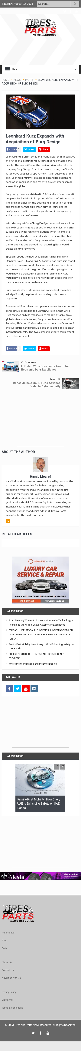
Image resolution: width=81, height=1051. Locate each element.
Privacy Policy (9, 992)
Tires (4, 940)
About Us (7, 962)
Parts (4, 948)
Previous (30, 362)
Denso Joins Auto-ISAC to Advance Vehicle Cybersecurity (36, 384)
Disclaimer (7, 999)
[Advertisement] (40, 422)
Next (53, 379)
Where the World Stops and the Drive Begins (33, 663)
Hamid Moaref (40, 476)
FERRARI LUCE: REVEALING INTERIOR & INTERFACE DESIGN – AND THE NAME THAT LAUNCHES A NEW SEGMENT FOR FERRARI (42, 634)
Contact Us (8, 970)
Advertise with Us (11, 977)
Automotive (8, 932)
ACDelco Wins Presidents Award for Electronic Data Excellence (45, 367)
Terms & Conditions (12, 1007)
